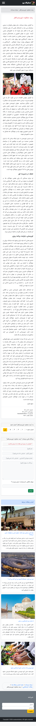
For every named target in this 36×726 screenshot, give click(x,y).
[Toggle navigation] (3, 3)
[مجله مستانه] (28, 3)
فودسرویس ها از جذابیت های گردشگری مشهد (22, 668)
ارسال (30, 491)
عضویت (30, 711)
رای (5, 430)
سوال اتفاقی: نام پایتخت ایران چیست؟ (22, 482)
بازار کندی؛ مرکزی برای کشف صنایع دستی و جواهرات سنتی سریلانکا (19, 534)
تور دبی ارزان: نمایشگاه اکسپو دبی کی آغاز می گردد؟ (20, 579)
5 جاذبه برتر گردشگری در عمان (25, 621)
